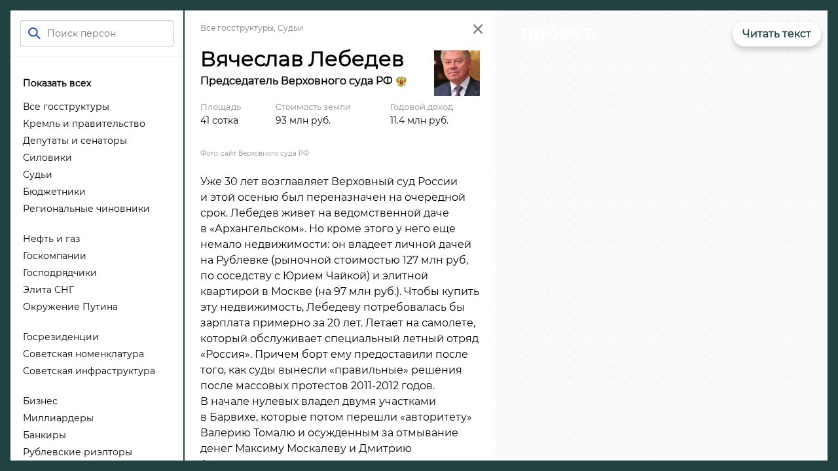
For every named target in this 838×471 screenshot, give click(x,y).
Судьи (290, 28)
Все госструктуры (237, 28)
